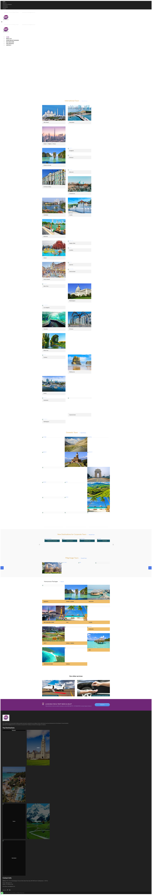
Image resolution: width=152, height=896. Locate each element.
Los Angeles (47, 307)
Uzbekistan (72, 193)
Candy (70, 214)
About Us (4, 3)
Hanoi (45, 257)
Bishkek (87, 540)
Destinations (5, 5)
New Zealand (14, 857)
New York (46, 286)
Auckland (46, 400)
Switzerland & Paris (49, 622)
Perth (45, 393)
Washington (72, 300)
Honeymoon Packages (7, 4)
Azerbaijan (70, 540)
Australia (14, 730)
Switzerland (72, 271)
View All (61, 581)
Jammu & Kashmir (38, 821)
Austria (71, 264)
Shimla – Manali (70, 643)
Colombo (46, 214)
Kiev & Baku (52, 540)
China (14, 784)
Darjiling (91, 629)
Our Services (5, 7)
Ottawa (71, 329)
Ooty (45, 643)
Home (4, 1)
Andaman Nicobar (48, 663)
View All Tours (84, 101)
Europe (14, 821)
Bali (90, 649)
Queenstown (72, 414)
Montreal (46, 350)
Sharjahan (71, 122)
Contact (4, 8)
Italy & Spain (47, 279)
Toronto (46, 329)
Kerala (68, 663)
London (71, 250)
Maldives (91, 601)
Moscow (71, 172)
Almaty (105, 549)
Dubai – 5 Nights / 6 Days (50, 143)
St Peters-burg (47, 186)
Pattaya (71, 157)
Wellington (46, 421)
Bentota (46, 236)
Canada (38, 747)
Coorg (90, 622)
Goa (67, 622)
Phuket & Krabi (47, 165)
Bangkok (71, 150)
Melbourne (72, 371)
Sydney (45, 357)
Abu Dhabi (46, 122)
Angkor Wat (72, 243)
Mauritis (46, 601)
